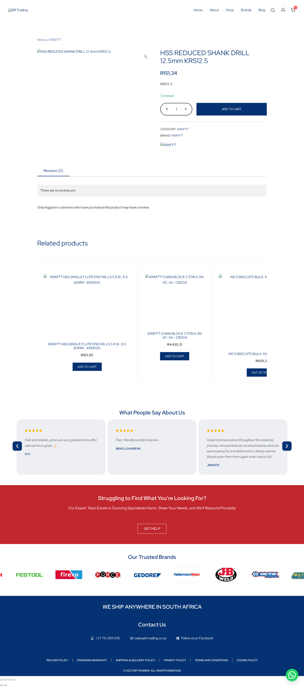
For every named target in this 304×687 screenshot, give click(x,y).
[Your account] (283, 10)
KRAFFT (55, 40)
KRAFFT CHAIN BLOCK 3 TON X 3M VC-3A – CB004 (175, 335)
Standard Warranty (92, 660)
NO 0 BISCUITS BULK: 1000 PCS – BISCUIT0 (262, 354)
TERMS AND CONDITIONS (211, 660)
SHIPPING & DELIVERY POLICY (135, 660)
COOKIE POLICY (247, 660)
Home (198, 10)
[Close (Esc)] (13, 679)
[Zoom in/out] (1, 679)
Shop (230, 10)
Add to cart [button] (87, 367)
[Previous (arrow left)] (1, 685)
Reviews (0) (53, 170)
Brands (246, 10)
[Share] (9, 679)
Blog (262, 10)
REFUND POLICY (57, 660)
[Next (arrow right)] (5, 685)
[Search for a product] (272, 10)
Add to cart (231, 109)
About (214, 10)
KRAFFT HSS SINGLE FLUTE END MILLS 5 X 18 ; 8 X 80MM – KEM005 (87, 346)
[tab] (53, 170)
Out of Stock (262, 372)
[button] (145, 57)
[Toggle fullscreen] (5, 679)
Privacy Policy (175, 660)
